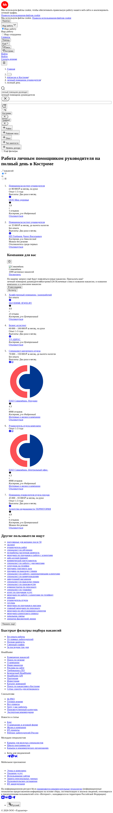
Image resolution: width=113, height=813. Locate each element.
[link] (6, 47)
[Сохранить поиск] (4, 106)
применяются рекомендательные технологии (59, 789)
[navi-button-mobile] (4, 63)
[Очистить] (5, 98)
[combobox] (14, 92)
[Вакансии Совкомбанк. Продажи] (59, 382)
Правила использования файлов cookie (51, 18)
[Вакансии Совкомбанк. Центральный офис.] (59, 451)
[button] (4, 54)
